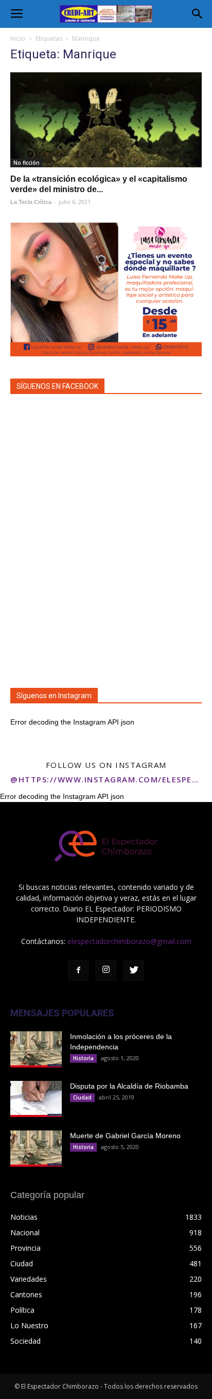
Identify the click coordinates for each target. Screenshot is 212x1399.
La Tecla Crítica (30, 202)
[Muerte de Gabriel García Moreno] (36, 1148)
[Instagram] (106, 970)
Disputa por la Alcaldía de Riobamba (129, 1086)
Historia (83, 1058)
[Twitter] (133, 970)
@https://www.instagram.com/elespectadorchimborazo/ (106, 779)
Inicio (18, 38)
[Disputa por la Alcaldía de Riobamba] (36, 1099)
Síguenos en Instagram (54, 695)
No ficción (26, 162)
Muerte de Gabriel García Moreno (125, 1135)
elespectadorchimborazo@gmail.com (129, 941)
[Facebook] (78, 970)
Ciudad (82, 1097)
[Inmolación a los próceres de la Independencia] (36, 1049)
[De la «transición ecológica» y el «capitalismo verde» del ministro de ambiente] (106, 119)
